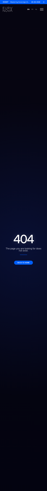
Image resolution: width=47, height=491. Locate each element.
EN (28, 9)
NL (36, 9)
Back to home (23, 263)
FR (32, 9)
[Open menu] (41, 9)
